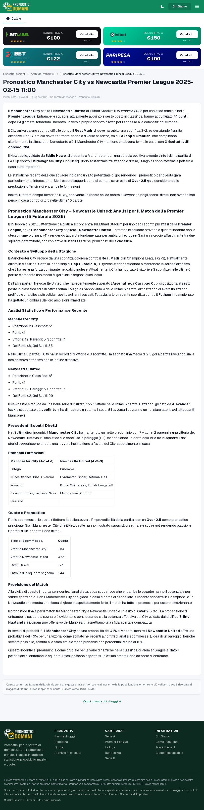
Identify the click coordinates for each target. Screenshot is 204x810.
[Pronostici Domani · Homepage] (17, 6)
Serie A (110, 736)
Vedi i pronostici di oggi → (102, 701)
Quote (58, 747)
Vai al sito (87, 34)
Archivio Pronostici (42, 74)
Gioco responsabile (155, 784)
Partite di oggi (64, 736)
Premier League (116, 742)
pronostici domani (14, 74)
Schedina (61, 742)
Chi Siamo (179, 6)
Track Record (165, 747)
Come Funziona (166, 742)
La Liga (110, 747)
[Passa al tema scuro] (162, 6)
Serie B (110, 758)
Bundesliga (113, 753)
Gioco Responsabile (169, 753)
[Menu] (197, 6)
